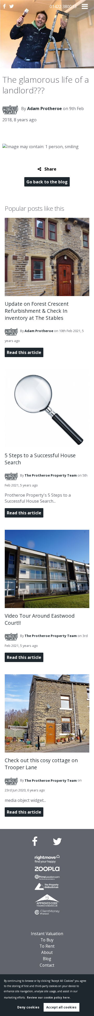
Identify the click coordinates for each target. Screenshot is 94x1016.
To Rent (47, 946)
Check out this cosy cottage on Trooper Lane (41, 764)
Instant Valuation (47, 933)
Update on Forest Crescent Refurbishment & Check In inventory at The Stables (37, 310)
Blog (47, 958)
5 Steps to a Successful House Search (40, 459)
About (47, 952)
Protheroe (44, 108)
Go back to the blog (47, 182)
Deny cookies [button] (28, 1007)
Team (51, 475)
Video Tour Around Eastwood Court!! (40, 619)
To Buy (47, 940)
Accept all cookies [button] (61, 1007)
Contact (47, 965)
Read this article (24, 352)
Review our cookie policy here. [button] (48, 997)
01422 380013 (63, 6)
